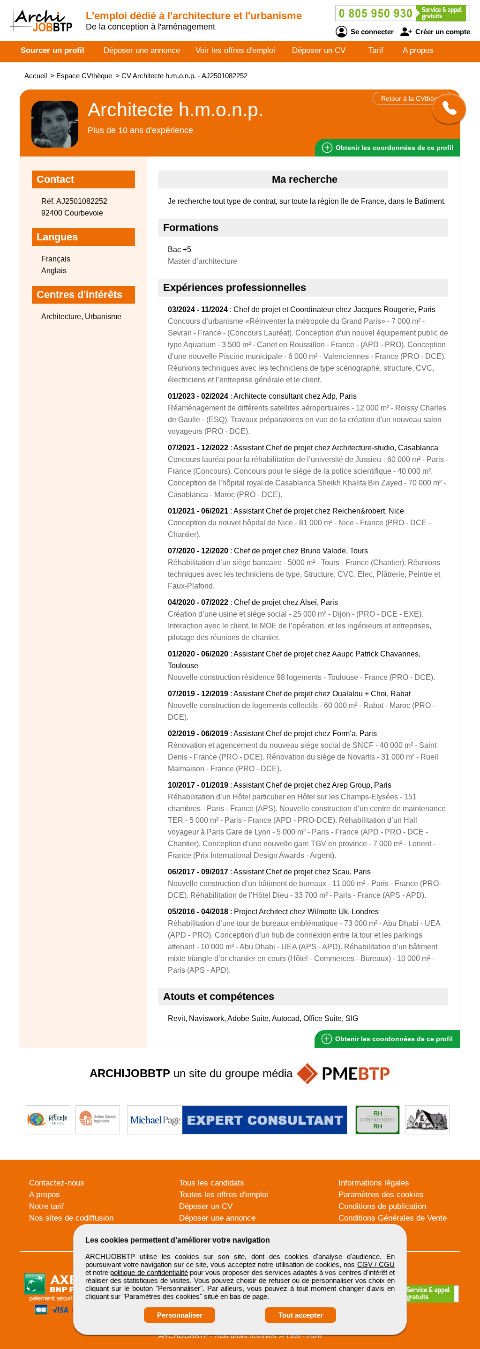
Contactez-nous (56, 1182)
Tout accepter (300, 1315)
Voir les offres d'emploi (235, 50)
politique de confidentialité (149, 1272)
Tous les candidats (211, 1182)
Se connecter (371, 32)
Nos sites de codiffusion (71, 1218)
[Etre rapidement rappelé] (445, 109)
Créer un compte (441, 32)
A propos (418, 50)
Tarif (375, 50)
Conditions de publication (382, 1206)
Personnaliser (179, 1315)
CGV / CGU (376, 1264)
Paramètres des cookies (381, 1194)
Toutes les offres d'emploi (223, 1194)
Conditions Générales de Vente (392, 1218)
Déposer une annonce (142, 50)
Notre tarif (46, 1206)
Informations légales (373, 1182)
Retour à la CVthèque (413, 98)
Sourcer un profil (52, 50)
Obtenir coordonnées (393, 147)
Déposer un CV (318, 50)
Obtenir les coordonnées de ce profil (393, 1039)
